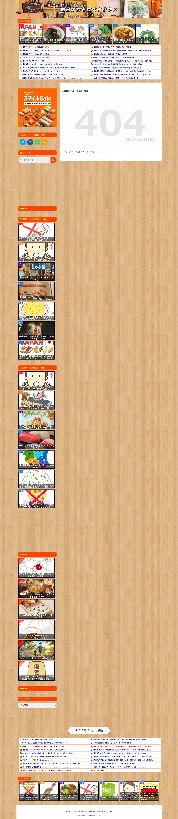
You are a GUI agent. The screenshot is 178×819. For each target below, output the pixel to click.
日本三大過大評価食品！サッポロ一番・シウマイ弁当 (41, 71)
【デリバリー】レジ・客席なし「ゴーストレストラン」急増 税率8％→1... (148, 40)
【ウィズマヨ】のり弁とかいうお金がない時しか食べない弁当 (44, 757)
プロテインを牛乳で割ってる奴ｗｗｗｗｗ (37, 760)
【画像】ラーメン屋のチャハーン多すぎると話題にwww (42, 64)
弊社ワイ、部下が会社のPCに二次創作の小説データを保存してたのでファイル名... (122, 746)
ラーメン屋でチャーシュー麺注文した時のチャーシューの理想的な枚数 (101, 40)
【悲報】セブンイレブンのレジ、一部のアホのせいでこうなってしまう (36, 506)
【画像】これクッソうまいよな (109, 798)
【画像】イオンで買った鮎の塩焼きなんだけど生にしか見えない (49, 797)
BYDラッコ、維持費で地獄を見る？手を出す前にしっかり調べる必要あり (48, 753)
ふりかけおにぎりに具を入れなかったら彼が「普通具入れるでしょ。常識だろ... (36, 486)
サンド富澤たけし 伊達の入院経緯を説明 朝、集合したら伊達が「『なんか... (77, 40)
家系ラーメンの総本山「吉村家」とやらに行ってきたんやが (36, 337)
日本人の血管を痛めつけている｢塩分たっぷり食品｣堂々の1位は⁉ (36, 239)
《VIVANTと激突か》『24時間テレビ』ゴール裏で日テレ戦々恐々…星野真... (49, 68)
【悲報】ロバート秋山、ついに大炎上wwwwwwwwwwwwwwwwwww (47, 54)
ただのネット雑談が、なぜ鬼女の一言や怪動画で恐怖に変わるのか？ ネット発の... (122, 50)
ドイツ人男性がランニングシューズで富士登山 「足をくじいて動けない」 (48, 770)
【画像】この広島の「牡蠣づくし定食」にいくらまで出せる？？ (115, 78)
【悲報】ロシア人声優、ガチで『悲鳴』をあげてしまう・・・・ (116, 47)
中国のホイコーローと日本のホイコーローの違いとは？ (69, 797)
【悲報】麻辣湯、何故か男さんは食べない (124, 41)
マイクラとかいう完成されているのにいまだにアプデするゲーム (44, 743)
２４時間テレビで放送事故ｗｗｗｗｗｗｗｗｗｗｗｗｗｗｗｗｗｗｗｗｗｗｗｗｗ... (52, 767)
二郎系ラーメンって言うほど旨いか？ (35, 57)
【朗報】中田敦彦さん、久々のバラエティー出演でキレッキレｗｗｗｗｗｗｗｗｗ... (51, 78)
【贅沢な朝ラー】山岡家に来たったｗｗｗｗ (54, 41)
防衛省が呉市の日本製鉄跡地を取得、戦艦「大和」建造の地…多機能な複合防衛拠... (123, 760)
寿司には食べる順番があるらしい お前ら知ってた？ (36, 447)
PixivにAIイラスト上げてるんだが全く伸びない (38, 739)
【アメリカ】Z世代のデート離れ (33, 61)
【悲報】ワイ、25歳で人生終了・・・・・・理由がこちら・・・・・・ (47, 50)
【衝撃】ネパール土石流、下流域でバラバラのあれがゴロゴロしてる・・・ (119, 68)
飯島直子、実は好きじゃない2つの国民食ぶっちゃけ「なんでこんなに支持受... (31, 40)
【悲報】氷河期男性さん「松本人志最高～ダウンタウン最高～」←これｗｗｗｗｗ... (123, 757)
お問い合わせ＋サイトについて (100, 811)
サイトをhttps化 (79, 811)
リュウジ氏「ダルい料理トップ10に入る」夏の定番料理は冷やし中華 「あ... (36, 427)
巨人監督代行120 (99, 770)
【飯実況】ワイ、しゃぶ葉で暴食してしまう (36, 278)
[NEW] (36, 567)
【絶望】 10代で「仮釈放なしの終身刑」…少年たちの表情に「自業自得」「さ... (122, 71)
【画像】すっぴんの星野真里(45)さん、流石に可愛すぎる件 (43, 75)
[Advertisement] (36, 185)
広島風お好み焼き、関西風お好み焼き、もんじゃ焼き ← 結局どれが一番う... (36, 407)
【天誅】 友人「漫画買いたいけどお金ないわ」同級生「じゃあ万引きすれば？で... (122, 753)
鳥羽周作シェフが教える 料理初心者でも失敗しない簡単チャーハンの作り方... (36, 318)
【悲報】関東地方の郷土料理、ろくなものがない (36, 466)
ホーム (68, 811)
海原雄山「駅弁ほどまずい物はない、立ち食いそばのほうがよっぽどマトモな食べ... (52, 763)
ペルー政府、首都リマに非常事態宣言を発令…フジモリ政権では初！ (117, 64)
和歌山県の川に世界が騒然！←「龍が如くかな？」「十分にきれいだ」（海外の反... (123, 61)
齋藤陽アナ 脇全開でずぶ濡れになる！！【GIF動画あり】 (114, 57)
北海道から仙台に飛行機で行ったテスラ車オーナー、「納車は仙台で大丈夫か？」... (123, 750)
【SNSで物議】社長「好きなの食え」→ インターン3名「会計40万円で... (36, 259)
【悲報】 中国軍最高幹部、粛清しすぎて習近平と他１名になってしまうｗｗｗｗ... (122, 75)
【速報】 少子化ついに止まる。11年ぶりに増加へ (111, 54)
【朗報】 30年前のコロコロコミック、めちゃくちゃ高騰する (44, 750)
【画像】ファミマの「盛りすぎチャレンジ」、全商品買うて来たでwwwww (149, 796)
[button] (53, 160)
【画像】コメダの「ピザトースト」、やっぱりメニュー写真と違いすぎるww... (36, 298)
